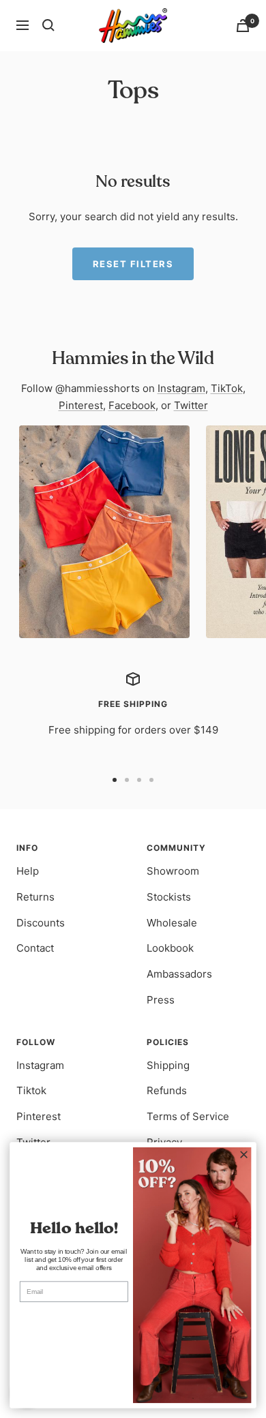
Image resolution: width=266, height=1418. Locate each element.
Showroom (173, 870)
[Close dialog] (244, 1154)
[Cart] (243, 25)
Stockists (169, 896)
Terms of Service (188, 1116)
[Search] (48, 25)
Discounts (40, 922)
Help (27, 870)
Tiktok (31, 1090)
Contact (35, 947)
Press (161, 999)
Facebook (132, 405)
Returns (35, 896)
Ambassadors (179, 973)
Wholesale (172, 922)
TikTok (227, 388)
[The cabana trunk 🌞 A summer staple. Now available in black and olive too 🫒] (104, 531)
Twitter (191, 405)
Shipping (168, 1065)
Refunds (167, 1090)
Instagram (181, 388)
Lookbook (170, 947)
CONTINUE (74, 1317)
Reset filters (133, 263)
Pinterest (81, 405)
